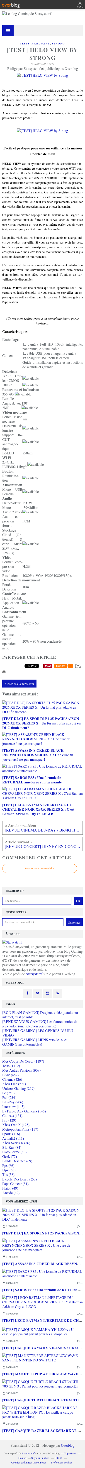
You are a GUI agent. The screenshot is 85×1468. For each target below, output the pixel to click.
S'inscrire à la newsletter (19, 684)
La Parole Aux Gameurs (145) (24, 1111)
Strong (58, 43)
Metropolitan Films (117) (20, 1129)
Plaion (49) (10, 1188)
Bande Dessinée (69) (17, 1160)
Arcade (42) (10, 1192)
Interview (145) (13, 1106)
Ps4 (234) (9, 1097)
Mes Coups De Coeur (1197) (23, 1061)
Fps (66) (8, 1165)
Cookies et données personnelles (28, 1462)
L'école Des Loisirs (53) (19, 1179)
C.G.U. (59, 1458)
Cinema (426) (12, 1079)
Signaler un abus (40, 1458)
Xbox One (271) (14, 1083)
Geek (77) (9, 1156)
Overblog (67, 1445)
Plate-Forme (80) (14, 1151)
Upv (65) (8, 1170)
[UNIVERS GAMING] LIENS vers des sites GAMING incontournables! (34, 1041)
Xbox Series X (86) (16, 1142)
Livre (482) (10, 1074)
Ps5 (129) (9, 1120)
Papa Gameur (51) (15, 1183)
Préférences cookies (61, 1462)
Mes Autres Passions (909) (21, 1070)
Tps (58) (8, 1174)
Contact (22, 1458)
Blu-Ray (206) (12, 1102)
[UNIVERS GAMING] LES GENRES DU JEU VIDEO (37, 1032)
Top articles (70, 1453)
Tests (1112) (11, 1065)
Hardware (41, 43)
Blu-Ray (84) (11, 1147)
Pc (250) (8, 1092)
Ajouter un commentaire (39, 868)
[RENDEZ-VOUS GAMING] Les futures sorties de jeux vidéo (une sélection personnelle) (39, 1023)
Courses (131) (12, 1115)
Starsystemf (34, 973)
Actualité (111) (13, 1138)
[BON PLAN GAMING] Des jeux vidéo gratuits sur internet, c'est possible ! (40, 1014)
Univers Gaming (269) (18, 1088)
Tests (25, 43)
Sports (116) (11, 1133)
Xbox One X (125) (15, 1124)
